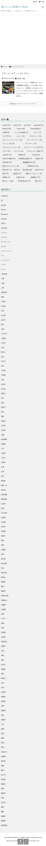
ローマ (3, 269)
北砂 (2, 366)
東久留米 (4, 563)
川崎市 (3, 462)
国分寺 (3, 407)
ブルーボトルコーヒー (11, 147)
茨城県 (3, 756)
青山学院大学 (24, 181)
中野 (2, 311)
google (3, 205)
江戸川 (3, 618)
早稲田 (3, 531)
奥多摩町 (4, 439)
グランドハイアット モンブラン (15, 73)
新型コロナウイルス (10, 166)
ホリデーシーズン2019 (33, 147)
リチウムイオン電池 (35, 151)
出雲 (2, 347)
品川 (2, 398)
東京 (24, 78)
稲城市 (3, 720)
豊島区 (3, 793)
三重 (2, 278)
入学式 (36, 155)
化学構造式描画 (25, 158)
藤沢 (2, 770)
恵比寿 (3, 490)
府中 (2, 476)
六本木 (19, 78)
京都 (2, 329)
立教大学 (20, 177)
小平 (2, 448)
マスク (6, 151)
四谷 (2, 402)
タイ (2, 255)
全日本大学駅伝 (8, 158)
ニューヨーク (5, 260)
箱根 (2, 729)
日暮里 (3, 517)
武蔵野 (3, 605)
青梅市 (3, 816)
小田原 (3, 453)
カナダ (3, 246)
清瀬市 (3, 646)
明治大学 (6, 170)
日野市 (3, 527)
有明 (2, 545)
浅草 (2, 628)
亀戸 (2, 324)
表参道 (3, 779)
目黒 (2, 687)
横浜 (2, 586)
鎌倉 (2, 811)
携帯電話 (4, 499)
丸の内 (3, 315)
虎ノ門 (3, 775)
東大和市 (4, 573)
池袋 (2, 623)
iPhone (3, 210)
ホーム (5, 66)
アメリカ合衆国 (21, 132)
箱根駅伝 (35, 177)
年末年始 (7, 162)
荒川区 (3, 761)
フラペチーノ (30, 143)
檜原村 (3, 591)
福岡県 (3, 710)
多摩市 (3, 421)
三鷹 (2, 283)
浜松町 (3, 637)
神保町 (3, 697)
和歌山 (3, 393)
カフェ (37, 132)
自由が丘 (4, 752)
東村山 (3, 577)
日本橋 (3, 522)
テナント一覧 (8, 143)
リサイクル (18, 151)
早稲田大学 (32, 166)
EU (2, 200)
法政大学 (39, 170)
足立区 (3, 802)
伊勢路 (21, 155)
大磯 (2, 435)
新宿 (2, 508)
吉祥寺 (3, 384)
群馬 (2, 743)
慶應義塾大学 (29, 162)
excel (27, 125)
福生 (2, 715)
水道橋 (3, 609)
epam (17, 125)
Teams (21, 129)
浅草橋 (3, 632)
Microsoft (4, 214)
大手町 (3, 425)
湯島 (2, 660)
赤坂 (2, 798)
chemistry (4, 196)
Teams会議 (36, 129)
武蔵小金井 (5, 595)
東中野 (3, 559)
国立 (2, 412)
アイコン (4, 232)
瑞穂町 (3, 669)
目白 (2, 683)
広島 (2, 471)
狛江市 (3, 664)
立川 (2, 724)
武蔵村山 (4, 600)
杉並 (2, 554)
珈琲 (5, 173)
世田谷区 (4, 292)
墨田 (2, 416)
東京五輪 (27, 170)
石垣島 (3, 692)
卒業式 (39, 158)
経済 (2, 733)
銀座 (2, 807)
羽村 (2, 747)
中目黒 (3, 306)
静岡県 (3, 821)
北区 (2, 357)
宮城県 (3, 444)
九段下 (3, 320)
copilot (6, 125)
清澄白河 (4, 641)
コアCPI (6, 136)
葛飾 (2, 765)
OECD (3, 223)
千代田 (3, 370)
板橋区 (3, 582)
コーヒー (20, 136)
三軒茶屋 (4, 274)
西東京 (3, 784)
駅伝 (38, 181)
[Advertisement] (23, 39)
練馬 (2, 738)
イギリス (4, 237)
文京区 (3, 504)
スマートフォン (6, 251)
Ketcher (6, 129)
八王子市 (4, 334)
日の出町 (4, 513)
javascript (38, 125)
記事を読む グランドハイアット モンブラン (23, 104)
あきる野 (4, 228)
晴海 (2, 540)
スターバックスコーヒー (12, 140)
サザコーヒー (35, 136)
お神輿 (5, 132)
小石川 (3, 458)
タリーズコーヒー (34, 140)
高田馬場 (4, 825)
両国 (2, 297)
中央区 (3, 301)
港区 (2, 655)
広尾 (2, 467)
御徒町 (3, 481)
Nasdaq (4, 219)
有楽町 (3, 550)
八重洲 (3, 338)
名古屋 (3, 389)
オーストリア (5, 242)
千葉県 (3, 375)
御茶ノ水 (4, 485)
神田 (2, 706)
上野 (2, 288)
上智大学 (7, 155)
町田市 (3, 678)
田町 (2, 674)
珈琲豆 (17, 173)
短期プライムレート (34, 173)
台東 (2, 380)
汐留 (2, 614)
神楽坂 (3, 701)
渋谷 (2, 651)
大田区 (3, 430)
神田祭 (6, 177)
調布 (2, 788)
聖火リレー (7, 181)
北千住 (3, 361)
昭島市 (3, 536)
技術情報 (4, 494)
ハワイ (3, 265)
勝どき (3, 352)
